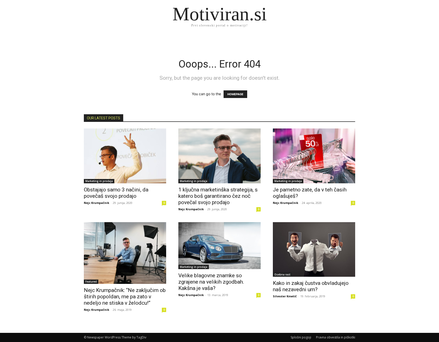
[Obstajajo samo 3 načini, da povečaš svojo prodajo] (125, 155)
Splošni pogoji (301, 337)
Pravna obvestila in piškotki (335, 337)
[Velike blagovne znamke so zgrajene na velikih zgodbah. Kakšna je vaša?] (219, 245)
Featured (91, 281)
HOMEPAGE (235, 94)
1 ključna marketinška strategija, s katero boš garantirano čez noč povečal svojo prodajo (218, 196)
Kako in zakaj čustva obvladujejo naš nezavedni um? (311, 286)
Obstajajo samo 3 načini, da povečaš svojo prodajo (116, 193)
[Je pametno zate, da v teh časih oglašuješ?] (314, 155)
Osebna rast (282, 274)
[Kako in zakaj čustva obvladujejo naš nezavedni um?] (314, 249)
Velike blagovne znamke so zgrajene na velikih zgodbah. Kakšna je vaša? (211, 281)
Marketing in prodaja (99, 181)
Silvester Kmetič (285, 296)
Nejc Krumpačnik (96, 203)
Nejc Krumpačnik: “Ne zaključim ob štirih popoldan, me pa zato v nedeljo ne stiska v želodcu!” (125, 296)
